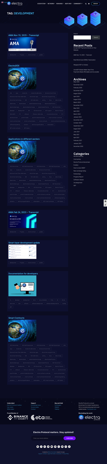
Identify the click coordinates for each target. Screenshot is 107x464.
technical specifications (38, 124)
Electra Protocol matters (14, 405)
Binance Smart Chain (50, 93)
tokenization (50, 124)
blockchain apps (34, 96)
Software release (79, 180)
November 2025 (78, 85)
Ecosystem (41, 4)
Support (40, 453)
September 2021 (79, 126)
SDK (19, 303)
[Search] (85, 3)
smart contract (32, 54)
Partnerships (77, 174)
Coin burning (77, 159)
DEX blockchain (38, 110)
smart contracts (43, 121)
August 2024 (77, 93)
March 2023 (77, 102)
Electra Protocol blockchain (82, 162)
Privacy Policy (65, 453)
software (26, 303)
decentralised (22, 103)
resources (12, 303)
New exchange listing (80, 171)
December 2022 (78, 105)
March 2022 (77, 114)
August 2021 (77, 129)
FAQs (52, 300)
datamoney (13, 103)
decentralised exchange (35, 103)
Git (57, 300)
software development (37, 303)
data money (58, 100)
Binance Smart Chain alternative (18, 96)
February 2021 (78, 140)
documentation (43, 300)
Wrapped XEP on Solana (81, 65)
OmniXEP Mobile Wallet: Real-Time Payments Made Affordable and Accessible (86, 71)
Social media (35, 407)
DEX (29, 110)
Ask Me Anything (78, 156)
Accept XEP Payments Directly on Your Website (85, 49)
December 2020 (78, 146)
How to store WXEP (79, 168)
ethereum (27, 114)
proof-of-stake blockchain (38, 117)
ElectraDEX (12, 114)
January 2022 (78, 117)
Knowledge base (36, 405)
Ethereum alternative (38, 114)
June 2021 (77, 131)
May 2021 (76, 134)
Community (78, 4)
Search (76, 34)
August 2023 (77, 99)
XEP (11, 307)
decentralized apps (14, 107)
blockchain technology (15, 100)
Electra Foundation (52, 452)
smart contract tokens (29, 121)
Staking (57, 409)
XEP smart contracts (15, 128)
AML (11, 93)
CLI (10, 300)
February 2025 (78, 87)
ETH (20, 114)
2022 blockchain (14, 166)
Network (51, 4)
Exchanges (58, 405)
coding (43, 100)
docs (34, 300)
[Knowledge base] (88, 3)
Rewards (59, 4)
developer (12, 110)
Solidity (64, 303)
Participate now (91, 409)
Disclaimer (59, 453)
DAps (50, 100)
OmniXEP (95, 3)
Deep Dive (68, 4)
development (13, 54)
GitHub (63, 300)
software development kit (52, 303)
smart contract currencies (55, 117)
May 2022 (76, 108)
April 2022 (76, 111)
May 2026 (76, 82)
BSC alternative (34, 100)
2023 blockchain (41, 166)
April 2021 (76, 137)
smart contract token (15, 121)
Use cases (10, 407)
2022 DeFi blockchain (27, 166)
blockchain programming (48, 96)
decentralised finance (50, 103)
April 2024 (76, 96)
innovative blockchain (52, 114)
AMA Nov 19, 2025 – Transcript (83, 55)
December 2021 (78, 120)
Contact (33, 409)
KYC (62, 114)
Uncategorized (78, 182)
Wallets (57, 407)
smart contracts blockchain (58, 121)
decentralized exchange (29, 107)
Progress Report (78, 177)
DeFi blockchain (56, 107)
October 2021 (78, 123)
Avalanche (24, 93)
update (41, 54)
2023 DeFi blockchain (54, 166)
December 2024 (78, 90)
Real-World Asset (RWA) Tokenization (84, 60)
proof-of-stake (24, 117)
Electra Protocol (59, 110)
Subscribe (69, 438)
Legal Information (51, 453)
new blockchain (14, 117)
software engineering (15, 124)
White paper (10, 409)
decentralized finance (43, 107)
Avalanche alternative (36, 93)
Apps (17, 93)
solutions (26, 124)
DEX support (48, 110)
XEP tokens (27, 128)
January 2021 (78, 143)
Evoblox (76, 165)
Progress (22, 54)
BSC (26, 100)
